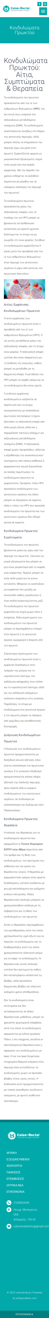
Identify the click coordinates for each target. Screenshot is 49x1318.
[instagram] (45, 4)
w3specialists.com (26, 1298)
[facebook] (39, 4)
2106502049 (21, 1202)
